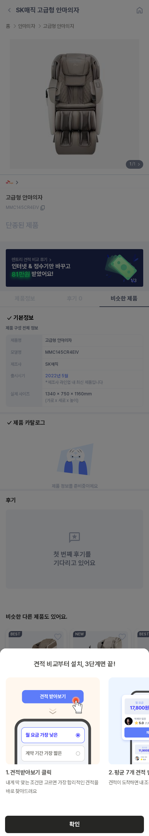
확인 (74, 824)
